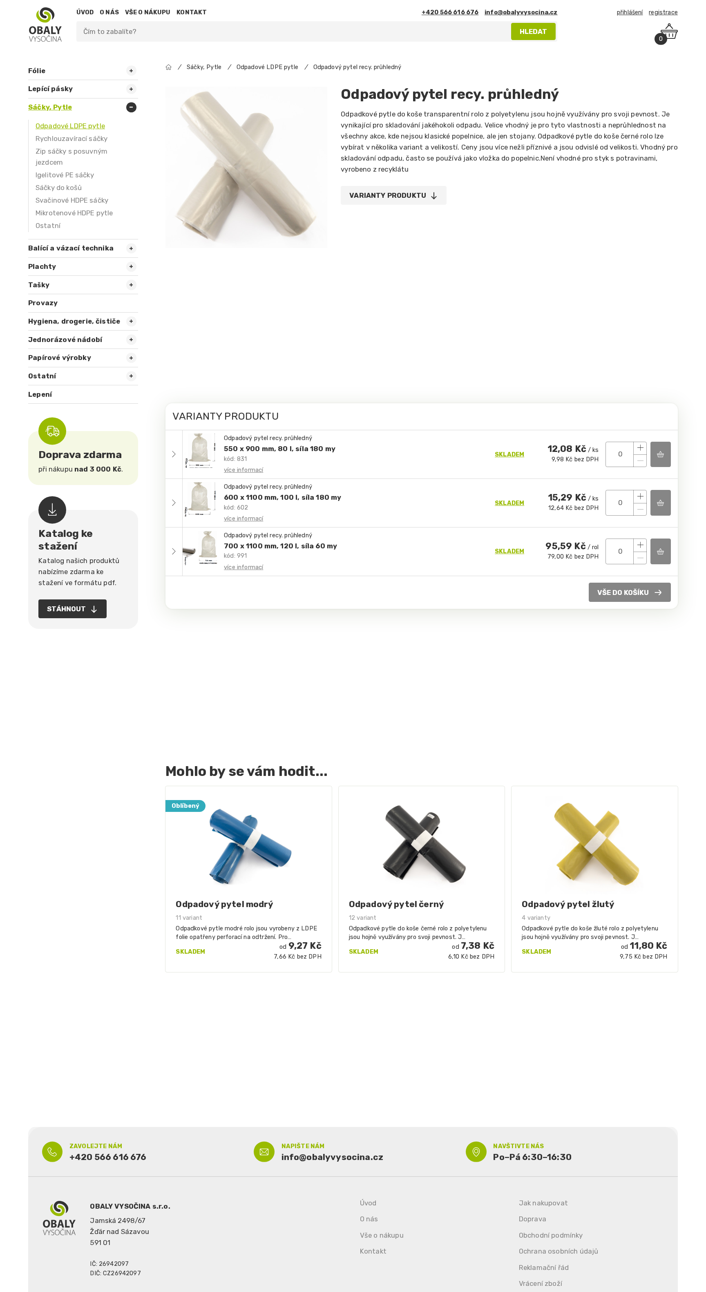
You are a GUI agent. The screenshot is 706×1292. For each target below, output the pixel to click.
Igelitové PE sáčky (65, 175)
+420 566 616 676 (450, 12)
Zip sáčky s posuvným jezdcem (71, 156)
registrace (663, 12)
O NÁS (109, 12)
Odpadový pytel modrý (224, 904)
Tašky (38, 285)
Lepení (40, 394)
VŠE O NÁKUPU (148, 12)
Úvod (368, 1203)
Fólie (36, 71)
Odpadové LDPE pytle (70, 126)
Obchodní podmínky (551, 1235)
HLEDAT (533, 31)
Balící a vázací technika (71, 248)
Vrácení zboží (540, 1283)
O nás (369, 1219)
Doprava (532, 1219)
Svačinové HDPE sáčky (72, 200)
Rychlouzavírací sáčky (71, 138)
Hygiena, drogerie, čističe (74, 321)
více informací (243, 470)
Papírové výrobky (59, 357)
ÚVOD (85, 12)
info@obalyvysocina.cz (521, 12)
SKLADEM (509, 454)
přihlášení (630, 12)
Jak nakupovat (543, 1203)
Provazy (43, 303)
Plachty (42, 266)
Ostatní (48, 225)
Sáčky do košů (59, 187)
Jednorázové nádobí (65, 339)
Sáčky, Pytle (50, 107)
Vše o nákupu (382, 1235)
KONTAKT (191, 12)
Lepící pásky (50, 89)
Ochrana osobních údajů (559, 1251)
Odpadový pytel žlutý (568, 904)
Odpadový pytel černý (396, 904)
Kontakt (373, 1251)
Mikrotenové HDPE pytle (74, 213)
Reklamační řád (544, 1267)
